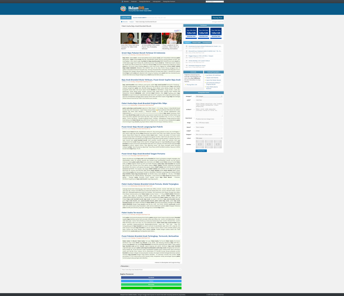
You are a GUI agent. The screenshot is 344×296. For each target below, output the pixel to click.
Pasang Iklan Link (192, 84)
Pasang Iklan (217, 18)
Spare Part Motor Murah (213, 80)
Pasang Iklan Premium (169, 1)
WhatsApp (151, 284)
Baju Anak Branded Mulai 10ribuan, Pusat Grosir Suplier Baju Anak (151, 80)
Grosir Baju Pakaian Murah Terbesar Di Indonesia (143, 53)
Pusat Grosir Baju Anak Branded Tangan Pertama (143, 153)
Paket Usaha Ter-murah (132, 212)
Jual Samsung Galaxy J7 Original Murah (213, 83)
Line (151, 288)
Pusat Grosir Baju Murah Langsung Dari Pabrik (142, 127)
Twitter (151, 281)
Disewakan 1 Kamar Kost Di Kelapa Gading (145, 18)
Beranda (126, 1)
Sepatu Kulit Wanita (212, 77)
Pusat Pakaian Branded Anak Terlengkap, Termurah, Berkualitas (150, 236)
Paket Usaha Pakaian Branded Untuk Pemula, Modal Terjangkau (150, 184)
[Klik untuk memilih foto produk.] (200, 144)
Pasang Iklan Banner (144, 1)
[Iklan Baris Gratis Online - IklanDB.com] (137, 11)
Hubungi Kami (156, 1)
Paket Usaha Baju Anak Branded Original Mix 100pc (144, 103)
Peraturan (134, 1)
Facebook (151, 277)
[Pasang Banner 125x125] (191, 38)
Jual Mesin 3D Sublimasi (213, 75)
